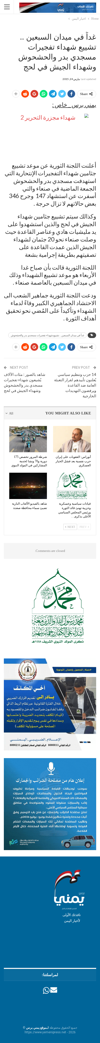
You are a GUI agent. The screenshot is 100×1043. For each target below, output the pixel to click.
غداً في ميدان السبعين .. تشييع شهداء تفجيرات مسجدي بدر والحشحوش (47, 335)
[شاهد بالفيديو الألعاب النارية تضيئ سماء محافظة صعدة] (28, 486)
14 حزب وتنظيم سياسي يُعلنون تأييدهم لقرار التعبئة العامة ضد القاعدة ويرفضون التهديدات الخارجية (75, 385)
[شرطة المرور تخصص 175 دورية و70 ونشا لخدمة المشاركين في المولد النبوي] (28, 439)
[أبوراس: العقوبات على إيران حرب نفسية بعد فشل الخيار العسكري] (72, 439)
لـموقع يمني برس (37, 1027)
